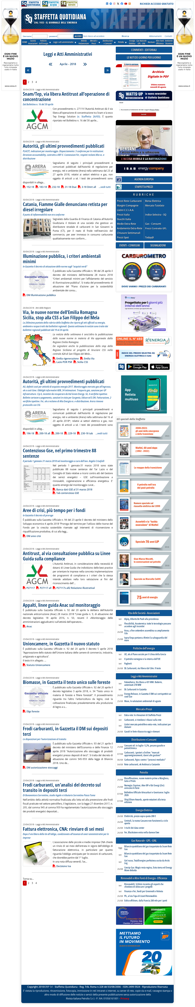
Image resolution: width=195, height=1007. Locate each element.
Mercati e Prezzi (144, 709)
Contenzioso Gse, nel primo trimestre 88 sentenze (59, 453)
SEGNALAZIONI (158, 245)
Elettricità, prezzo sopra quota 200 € (140, 816)
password (53, 36)
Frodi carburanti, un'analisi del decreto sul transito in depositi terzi (62, 787)
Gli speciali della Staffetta (131, 419)
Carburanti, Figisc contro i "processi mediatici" (145, 759)
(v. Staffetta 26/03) (88, 116)
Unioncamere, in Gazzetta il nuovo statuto (61, 643)
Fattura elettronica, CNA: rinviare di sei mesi (63, 829)
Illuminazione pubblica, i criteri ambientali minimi (62, 259)
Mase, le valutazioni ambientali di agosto (142, 701)
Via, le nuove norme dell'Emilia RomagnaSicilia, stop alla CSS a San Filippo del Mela (61, 315)
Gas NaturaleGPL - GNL (141, 42)
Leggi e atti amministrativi (63, 42)
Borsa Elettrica (153, 201)
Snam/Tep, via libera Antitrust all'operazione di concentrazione (66, 96)
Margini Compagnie (127, 205)
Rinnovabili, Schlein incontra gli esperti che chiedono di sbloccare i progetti (143, 885)
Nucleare (151, 42)
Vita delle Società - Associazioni (144, 613)
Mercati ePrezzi (93, 42)
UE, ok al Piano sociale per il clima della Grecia (145, 654)
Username (27, 36)
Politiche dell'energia (144, 648)
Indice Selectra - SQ (155, 214)
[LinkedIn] (107, 3)
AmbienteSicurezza (169, 42)
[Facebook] (122, 3)
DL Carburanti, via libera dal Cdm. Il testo (142, 668)
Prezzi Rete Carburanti (129, 201)
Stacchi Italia (124, 219)
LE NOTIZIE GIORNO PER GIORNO (144, 57)
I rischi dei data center (134, 828)
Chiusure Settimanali (128, 233)
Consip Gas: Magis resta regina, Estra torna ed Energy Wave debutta (148, 869)
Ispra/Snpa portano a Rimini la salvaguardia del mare (145, 639)
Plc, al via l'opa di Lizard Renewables (140, 896)
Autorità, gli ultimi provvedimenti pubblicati (63, 146)
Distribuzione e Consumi (143, 740)
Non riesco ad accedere (93, 36)
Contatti (168, 36)
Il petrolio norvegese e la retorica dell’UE (142, 659)
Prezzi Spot (123, 237)
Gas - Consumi (153, 223)
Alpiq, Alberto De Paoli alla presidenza (141, 619)
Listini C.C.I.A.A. (125, 210)
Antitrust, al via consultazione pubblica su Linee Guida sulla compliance (66, 556)
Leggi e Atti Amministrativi (144, 676)
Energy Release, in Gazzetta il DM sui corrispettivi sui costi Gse (147, 695)
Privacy (125, 998)
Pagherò (128, 663)
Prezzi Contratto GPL (156, 228)
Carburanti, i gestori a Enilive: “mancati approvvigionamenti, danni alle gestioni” (142, 754)
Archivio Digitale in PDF (158, 78)
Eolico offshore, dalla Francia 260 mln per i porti (145, 900)
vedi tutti (106, 187)
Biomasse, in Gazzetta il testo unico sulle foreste (66, 682)
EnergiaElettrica (132, 42)
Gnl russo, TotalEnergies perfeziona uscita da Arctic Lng (147, 862)
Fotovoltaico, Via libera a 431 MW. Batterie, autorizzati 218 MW (143, 683)
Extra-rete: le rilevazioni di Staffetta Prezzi (142, 715)
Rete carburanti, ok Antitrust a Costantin (142, 764)
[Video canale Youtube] (125, 3)
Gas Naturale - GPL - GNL (144, 841)
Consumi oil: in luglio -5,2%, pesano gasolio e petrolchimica (144, 747)
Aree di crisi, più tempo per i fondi (54, 510)
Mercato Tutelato (154, 205)
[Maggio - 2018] (85, 64)
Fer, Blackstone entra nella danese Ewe (141, 832)
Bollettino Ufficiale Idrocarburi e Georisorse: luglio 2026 (146, 793)
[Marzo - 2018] (51, 64)
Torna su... (28, 878)
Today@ (149, 237)
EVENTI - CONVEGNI (129, 245)
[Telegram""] (111, 3)
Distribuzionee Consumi (108, 42)
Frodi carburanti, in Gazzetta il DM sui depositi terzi (65, 731)
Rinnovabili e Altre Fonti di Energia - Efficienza (144, 878)
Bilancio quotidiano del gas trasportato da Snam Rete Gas (148, 847)
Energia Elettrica (144, 810)
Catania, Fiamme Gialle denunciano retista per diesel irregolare (65, 207)
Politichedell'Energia (43, 42)
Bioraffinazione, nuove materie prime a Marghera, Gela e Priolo (146, 779)
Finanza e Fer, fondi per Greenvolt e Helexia (143, 891)
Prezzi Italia (123, 214)
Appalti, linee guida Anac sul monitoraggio (61, 605)
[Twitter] (118, 3)
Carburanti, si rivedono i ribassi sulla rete (142, 720)
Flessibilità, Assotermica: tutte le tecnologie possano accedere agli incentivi (147, 625)
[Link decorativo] (131, 75)
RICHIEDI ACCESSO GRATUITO (157, 3)
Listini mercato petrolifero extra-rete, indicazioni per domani (147, 725)
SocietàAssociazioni (33, 42)
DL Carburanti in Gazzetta (135, 689)
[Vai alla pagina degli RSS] (130, 3)
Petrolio (121, 42)
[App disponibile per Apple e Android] (144, 367)
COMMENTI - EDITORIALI (144, 50)
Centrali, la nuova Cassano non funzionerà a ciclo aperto (146, 822)
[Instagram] (114, 3)
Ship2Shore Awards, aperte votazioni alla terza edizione (145, 801)
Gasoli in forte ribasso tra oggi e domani (142, 731)
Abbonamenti (155, 36)
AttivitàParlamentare (84, 42)
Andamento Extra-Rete (129, 228)
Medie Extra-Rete (126, 223)
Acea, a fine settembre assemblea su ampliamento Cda (146, 632)
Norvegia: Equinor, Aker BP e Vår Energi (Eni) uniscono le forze (144, 786)
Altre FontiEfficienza (160, 42)
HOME (24, 42)
